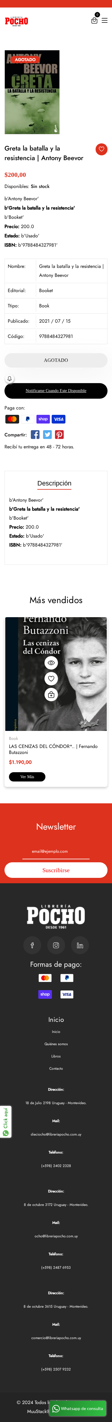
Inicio (56, 1031)
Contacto (56, 1068)
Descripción (54, 483)
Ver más (27, 777)
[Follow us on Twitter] (47, 435)
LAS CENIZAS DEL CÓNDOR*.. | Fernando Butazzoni (53, 749)
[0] (94, 22)
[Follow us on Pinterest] (59, 435)
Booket (46, 290)
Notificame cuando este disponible (56, 390)
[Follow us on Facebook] (35, 435)
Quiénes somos (56, 1044)
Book (44, 305)
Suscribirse (56, 870)
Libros (56, 1056)
